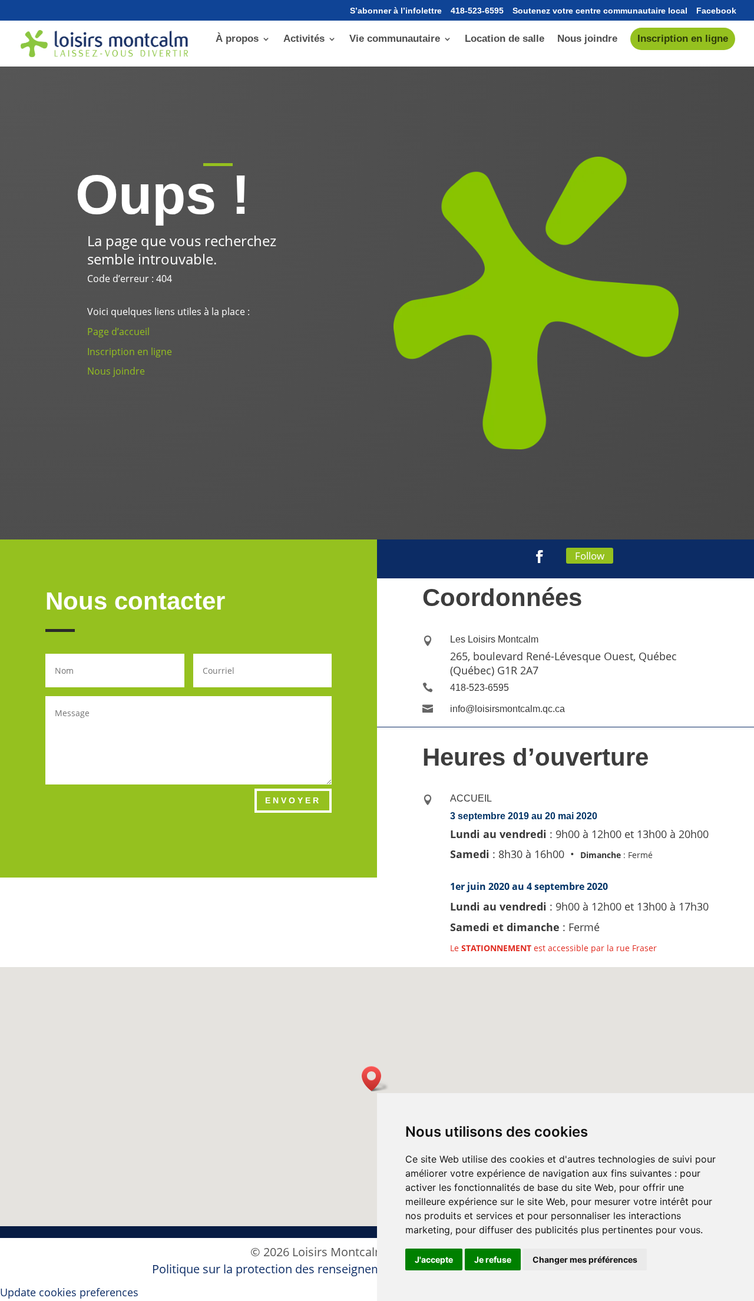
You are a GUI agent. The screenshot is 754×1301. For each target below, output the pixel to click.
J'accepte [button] (434, 1259)
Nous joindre (587, 39)
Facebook (716, 10)
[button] (375, 1078)
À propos (237, 39)
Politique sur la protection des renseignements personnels (312, 1269)
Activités (304, 39)
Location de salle (504, 39)
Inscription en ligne (682, 38)
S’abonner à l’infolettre (396, 10)
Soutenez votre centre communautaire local (599, 10)
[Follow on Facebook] (539, 557)
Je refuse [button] (492, 1259)
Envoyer (293, 800)
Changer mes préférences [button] (585, 1259)
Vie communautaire (394, 39)
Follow (589, 555)
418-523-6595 (477, 10)
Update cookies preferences (69, 1292)
